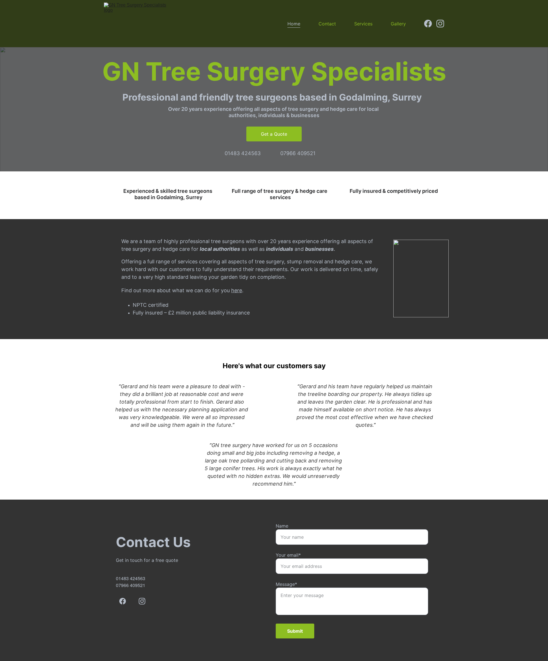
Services (363, 24)
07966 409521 (297, 153)
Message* (286, 584)
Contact (327, 24)
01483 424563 (243, 153)
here (236, 290)
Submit (295, 631)
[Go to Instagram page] (440, 23)
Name (282, 526)
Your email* (288, 555)
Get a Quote (274, 134)
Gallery (398, 24)
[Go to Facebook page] (430, 23)
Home (293, 24)
